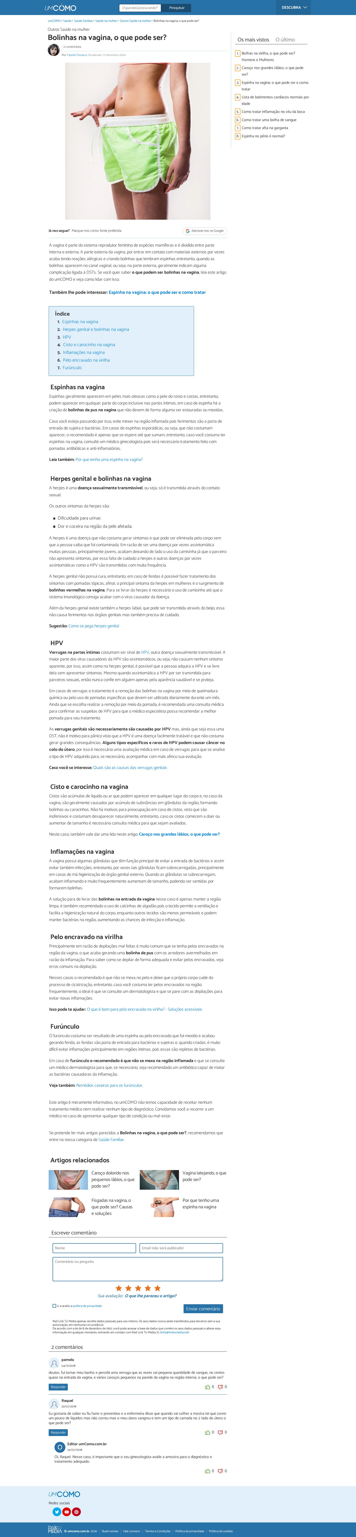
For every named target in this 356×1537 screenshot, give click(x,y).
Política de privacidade (189, 1531)
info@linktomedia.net (174, 1332)
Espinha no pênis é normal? (263, 136)
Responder (58, 1387)
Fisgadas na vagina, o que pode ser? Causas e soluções (112, 1207)
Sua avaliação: (110, 1296)
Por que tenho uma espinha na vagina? (109, 459)
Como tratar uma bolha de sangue (269, 120)
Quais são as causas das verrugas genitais (130, 767)
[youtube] (66, 1511)
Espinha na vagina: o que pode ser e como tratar (157, 292)
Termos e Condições (157, 1531)
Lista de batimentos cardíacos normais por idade (275, 100)
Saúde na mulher (106, 20)
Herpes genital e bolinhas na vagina (96, 329)
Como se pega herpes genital (94, 626)
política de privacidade (87, 1306)
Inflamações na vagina (84, 352)
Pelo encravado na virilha (86, 360)
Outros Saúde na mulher (135, 20)
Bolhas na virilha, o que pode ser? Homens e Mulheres (268, 56)
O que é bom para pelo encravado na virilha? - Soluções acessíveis (144, 1009)
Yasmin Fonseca (77, 55)
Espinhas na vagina (80, 322)
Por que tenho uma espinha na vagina (201, 1204)
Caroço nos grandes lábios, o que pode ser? (272, 71)
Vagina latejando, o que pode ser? (204, 1176)
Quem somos (110, 1531)
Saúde (67, 20)
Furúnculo (72, 368)
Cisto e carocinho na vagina (89, 345)
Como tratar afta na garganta (265, 128)
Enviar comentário (203, 1309)
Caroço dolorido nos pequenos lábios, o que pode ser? (113, 1180)
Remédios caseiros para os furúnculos (109, 1085)
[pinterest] (76, 1511)
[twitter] (57, 1511)
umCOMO (54, 20)
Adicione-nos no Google (207, 231)
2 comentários (72, 47)
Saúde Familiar (83, 20)
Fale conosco (131, 1531)
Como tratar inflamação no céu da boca (273, 112)
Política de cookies (221, 1531)
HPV (67, 337)
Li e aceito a (79, 1306)
